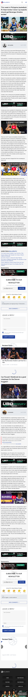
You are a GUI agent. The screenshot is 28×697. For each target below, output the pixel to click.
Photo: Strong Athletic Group (19, 30)
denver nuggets (5, 592)
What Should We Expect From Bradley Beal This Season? (12, 264)
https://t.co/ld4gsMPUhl (6, 437)
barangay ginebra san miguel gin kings (10, 303)
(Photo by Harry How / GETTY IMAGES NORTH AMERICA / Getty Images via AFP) (13, 391)
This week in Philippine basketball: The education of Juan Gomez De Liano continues (13, 260)
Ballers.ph (13, 251)
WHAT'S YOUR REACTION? (14, 294)
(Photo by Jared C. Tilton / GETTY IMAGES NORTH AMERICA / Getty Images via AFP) (12, 680)
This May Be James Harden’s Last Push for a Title (12, 253)
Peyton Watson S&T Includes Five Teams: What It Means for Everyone (12, 255)
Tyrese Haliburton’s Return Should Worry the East (12, 262)
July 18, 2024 (18, 438)
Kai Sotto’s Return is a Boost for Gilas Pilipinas (11, 258)
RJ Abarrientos (22, 303)
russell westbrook (13, 592)
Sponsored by (5, 268)
